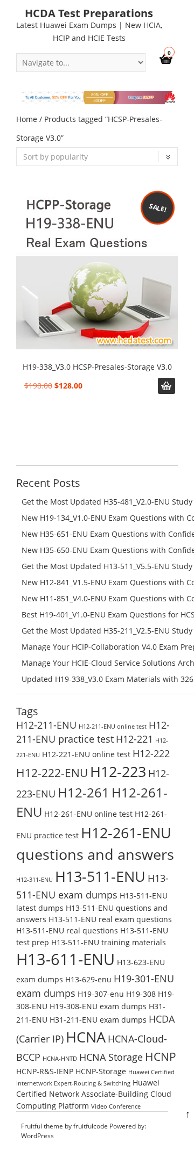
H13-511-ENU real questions (67, 930)
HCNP (160, 1056)
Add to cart (166, 386)
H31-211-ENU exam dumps (98, 1020)
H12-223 (118, 771)
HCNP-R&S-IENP (44, 1071)
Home (26, 119)
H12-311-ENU (34, 879)
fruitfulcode (90, 1126)
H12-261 (83, 792)
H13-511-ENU (100, 876)
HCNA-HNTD (60, 1058)
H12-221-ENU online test (86, 754)
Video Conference (116, 1106)
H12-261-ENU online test (88, 814)
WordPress (37, 1135)
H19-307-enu (101, 994)
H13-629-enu (88, 979)
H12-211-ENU (46, 724)
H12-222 (151, 753)
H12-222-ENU (52, 772)
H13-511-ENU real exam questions (110, 919)
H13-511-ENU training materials (108, 942)
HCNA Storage (111, 1057)
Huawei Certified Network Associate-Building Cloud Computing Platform (93, 1094)
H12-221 (134, 738)
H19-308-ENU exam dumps (98, 1006)
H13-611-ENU (65, 959)
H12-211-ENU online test (113, 726)
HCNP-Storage (100, 1071)
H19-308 (141, 994)
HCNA (86, 1037)
